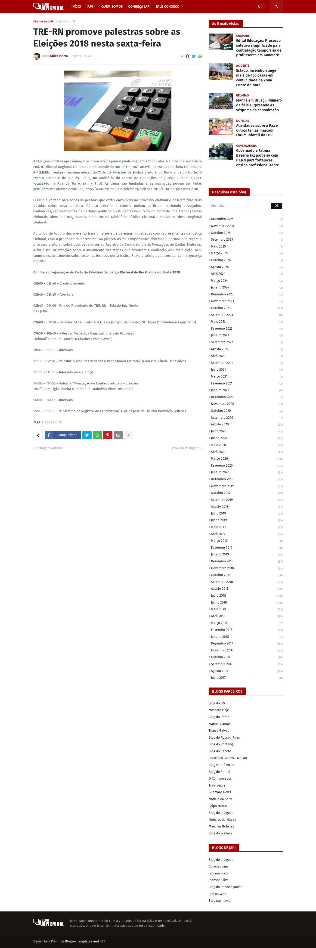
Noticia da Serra (221, 799)
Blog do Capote (220, 751)
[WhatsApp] (200, 56)
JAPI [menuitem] (90, 6)
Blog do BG (217, 703)
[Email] (118, 435)
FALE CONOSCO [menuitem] (167, 6)
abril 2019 (247, 534)
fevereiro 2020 (247, 466)
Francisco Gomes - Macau (228, 758)
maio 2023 (247, 322)
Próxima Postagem (185, 448)
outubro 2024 (247, 260)
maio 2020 (247, 445)
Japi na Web (217, 894)
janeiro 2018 (247, 637)
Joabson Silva (219, 880)
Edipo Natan (218, 806)
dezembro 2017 (247, 643)
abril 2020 (247, 452)
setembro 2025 (247, 240)
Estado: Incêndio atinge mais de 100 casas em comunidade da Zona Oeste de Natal (256, 77)
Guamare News (220, 792)
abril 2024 (247, 274)
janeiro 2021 (247, 390)
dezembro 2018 (247, 561)
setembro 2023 (247, 315)
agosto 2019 (247, 506)
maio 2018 (247, 609)
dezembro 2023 (247, 294)
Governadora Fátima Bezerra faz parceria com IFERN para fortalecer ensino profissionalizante (257, 157)
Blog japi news (219, 901)
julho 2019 (247, 513)
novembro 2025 (247, 226)
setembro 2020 (247, 418)
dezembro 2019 (247, 479)
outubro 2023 (247, 308)
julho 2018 (247, 596)
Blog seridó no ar (221, 765)
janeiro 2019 (247, 554)
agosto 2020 (247, 424)
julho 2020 (247, 431)
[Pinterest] (107, 435)
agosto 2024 (247, 267)
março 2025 (247, 253)
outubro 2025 (247, 233)
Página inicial (43, 21)
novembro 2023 (247, 301)
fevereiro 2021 (247, 383)
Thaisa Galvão (219, 731)
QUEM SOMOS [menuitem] (112, 6)
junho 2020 (247, 438)
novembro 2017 (247, 650)
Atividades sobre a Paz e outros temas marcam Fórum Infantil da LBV (257, 130)
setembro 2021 (247, 363)
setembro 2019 (247, 500)
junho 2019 (247, 520)
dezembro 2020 (247, 397)
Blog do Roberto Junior (225, 887)
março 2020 (247, 459)
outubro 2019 (247, 493)
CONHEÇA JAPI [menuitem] (139, 6)
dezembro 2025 (247, 219)
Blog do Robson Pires (224, 738)
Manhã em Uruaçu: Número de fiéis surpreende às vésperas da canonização (259, 105)
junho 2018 (247, 602)
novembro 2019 (247, 486)
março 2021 (247, 376)
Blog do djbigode (221, 813)
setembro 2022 (247, 342)
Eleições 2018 (66, 21)
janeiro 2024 (247, 287)
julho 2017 (247, 678)
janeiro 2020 (247, 472)
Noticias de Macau (222, 820)
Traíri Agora (217, 785)
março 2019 (247, 541)
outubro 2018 (247, 575)
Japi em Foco (218, 873)
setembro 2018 (247, 582)
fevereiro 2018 (247, 630)
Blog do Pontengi (221, 744)
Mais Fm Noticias (221, 826)
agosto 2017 (247, 671)
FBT (102, 941)
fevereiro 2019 (247, 548)
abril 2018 (247, 616)
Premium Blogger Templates (71, 941)
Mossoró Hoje (219, 710)
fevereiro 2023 (247, 329)
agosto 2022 (247, 349)
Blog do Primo (219, 717)
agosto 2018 (247, 589)
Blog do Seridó (219, 772)
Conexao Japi (218, 866)
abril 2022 (247, 356)
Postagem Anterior (49, 448)
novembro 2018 (247, 568)
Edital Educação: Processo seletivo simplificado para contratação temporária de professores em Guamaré (259, 47)
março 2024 (247, 281)
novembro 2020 (247, 404)
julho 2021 (247, 370)
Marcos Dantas (220, 724)
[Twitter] (194, 56)
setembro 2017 (247, 664)
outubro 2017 (247, 657)
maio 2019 (247, 527)
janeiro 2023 (247, 335)
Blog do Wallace (220, 833)
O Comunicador (220, 779)
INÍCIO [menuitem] (76, 6)
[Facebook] (187, 56)
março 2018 (247, 623)
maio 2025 (247, 246)
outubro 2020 (247, 411)
